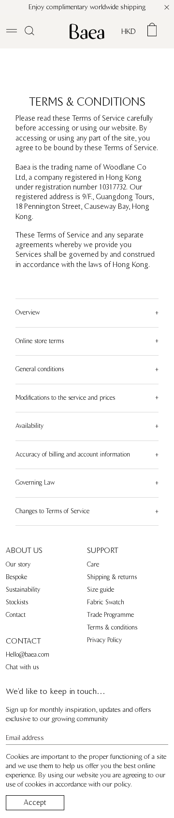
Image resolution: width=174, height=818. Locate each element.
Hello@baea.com (27, 655)
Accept (35, 802)
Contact (16, 615)
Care (93, 564)
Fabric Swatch (105, 602)
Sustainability (23, 590)
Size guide (100, 590)
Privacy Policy (104, 640)
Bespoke (16, 577)
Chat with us (22, 667)
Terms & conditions (112, 627)
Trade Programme (110, 615)
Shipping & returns (112, 577)
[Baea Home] (87, 31)
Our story (18, 564)
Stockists (17, 602)
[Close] (167, 7)
